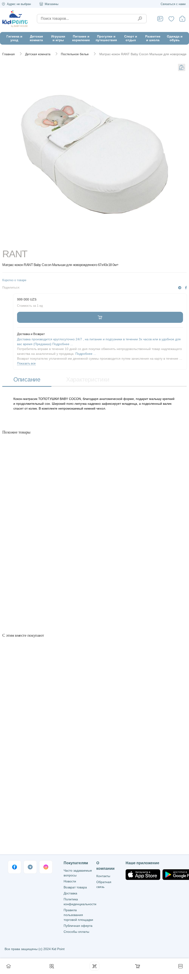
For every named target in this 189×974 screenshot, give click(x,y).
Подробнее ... (85, 353)
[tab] (26, 380)
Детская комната (37, 54)
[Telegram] (179, 287)
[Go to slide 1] (94, 242)
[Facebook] (186, 287)
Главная (8, 54)
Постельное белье (75, 54)
